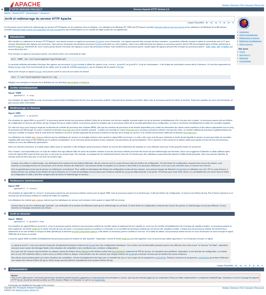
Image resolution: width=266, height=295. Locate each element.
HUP (218, 47)
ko (228, 23)
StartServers (69, 130)
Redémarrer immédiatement (250, 41)
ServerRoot (73, 82)
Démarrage (243, 58)
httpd (242, 52)
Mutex (85, 251)
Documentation (32, 13)
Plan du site (259, 5)
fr (220, 23)
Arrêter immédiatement (248, 35)
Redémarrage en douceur (249, 38)
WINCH (226, 47)
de (206, 23)
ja (224, 23)
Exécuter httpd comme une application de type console (37, 30)
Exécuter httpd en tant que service (170, 27)
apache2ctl (244, 55)
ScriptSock (118, 251)
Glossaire (249, 5)
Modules (225, 5)
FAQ (242, 5)
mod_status (37, 137)
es (216, 23)
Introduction (244, 32)
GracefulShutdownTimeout (84, 231)
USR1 (213, 47)
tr (233, 23)
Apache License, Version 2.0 (27, 290)
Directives (235, 5)
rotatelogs (160, 258)
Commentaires (245, 61)
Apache (7, 13)
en (211, 23)
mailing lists (100, 280)
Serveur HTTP (18, 13)
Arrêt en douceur (246, 44)
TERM (208, 47)
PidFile (20, 47)
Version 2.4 (44, 13)
